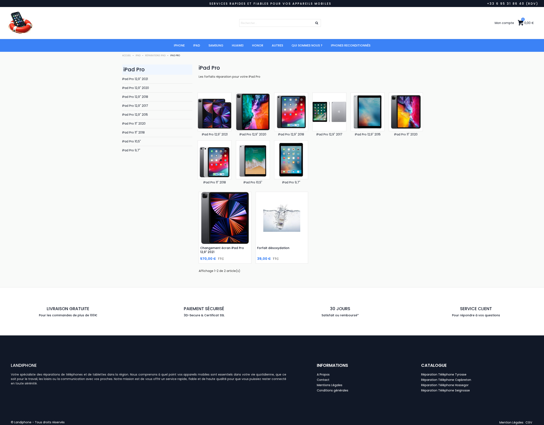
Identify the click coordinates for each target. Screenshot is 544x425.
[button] (511, 422)
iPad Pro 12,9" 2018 (135, 97)
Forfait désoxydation (273, 248)
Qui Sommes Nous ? (307, 45)
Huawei (238, 45)
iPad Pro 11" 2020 (134, 123)
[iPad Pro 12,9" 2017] (329, 112)
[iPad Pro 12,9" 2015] (368, 112)
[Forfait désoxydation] (282, 218)
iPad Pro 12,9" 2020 (135, 88)
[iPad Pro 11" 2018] (215, 159)
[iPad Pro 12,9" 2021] (215, 112)
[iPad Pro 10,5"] (253, 159)
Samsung (215, 45)
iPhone (179, 45)
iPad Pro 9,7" (131, 150)
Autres (277, 45)
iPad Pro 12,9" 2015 (135, 115)
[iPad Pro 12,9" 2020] (253, 112)
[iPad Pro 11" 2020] (406, 112)
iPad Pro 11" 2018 (133, 132)
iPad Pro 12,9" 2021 (135, 79)
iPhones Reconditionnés (350, 45)
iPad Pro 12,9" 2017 (135, 106)
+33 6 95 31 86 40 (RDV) (512, 3)
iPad (196, 45)
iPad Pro (134, 69)
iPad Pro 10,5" (131, 141)
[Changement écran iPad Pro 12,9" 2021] (225, 218)
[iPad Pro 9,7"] (291, 159)
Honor (257, 45)
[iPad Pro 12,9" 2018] (291, 112)
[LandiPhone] (37, 23)
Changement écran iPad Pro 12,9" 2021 (222, 250)
